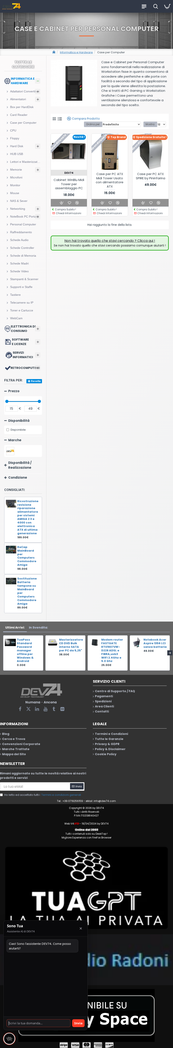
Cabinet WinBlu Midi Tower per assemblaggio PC (69, 184)
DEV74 (68, 173)
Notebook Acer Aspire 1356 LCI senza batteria (155, 643)
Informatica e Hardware (76, 52)
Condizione (17, 477)
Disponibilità (19, 420)
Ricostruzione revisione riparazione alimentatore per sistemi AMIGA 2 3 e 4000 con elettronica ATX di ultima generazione (27, 517)
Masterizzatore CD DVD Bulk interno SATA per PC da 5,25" (71, 645)
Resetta (36, 381)
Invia (78, 1023)
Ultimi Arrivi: (15, 627)
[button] (3, 652)
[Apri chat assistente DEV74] (9, 1039)
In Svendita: (38, 627)
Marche (14, 440)
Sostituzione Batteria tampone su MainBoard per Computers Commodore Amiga (27, 591)
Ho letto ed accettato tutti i (42, 795)
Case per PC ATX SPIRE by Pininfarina (150, 176)
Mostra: (150, 124)
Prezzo (13, 391)
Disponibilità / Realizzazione (20, 465)
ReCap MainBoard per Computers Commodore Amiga (26, 556)
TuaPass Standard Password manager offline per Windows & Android (25, 650)
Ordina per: (93, 124)
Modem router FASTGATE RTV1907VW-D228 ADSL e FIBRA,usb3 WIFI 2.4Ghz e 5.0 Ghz (112, 650)
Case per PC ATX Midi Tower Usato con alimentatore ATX (109, 180)
